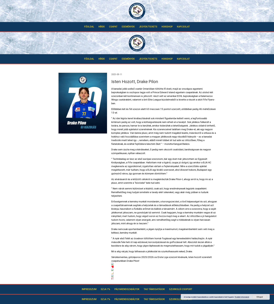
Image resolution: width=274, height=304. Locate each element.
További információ (242, 297)
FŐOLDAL (89, 26)
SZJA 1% (105, 289)
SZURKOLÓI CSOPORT (180, 289)
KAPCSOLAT (183, 26)
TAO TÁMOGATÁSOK (154, 289)
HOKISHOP (167, 26)
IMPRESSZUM (89, 289)
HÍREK (101, 26)
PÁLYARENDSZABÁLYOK (126, 289)
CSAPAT (113, 26)
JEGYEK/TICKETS (148, 26)
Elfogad (260, 297)
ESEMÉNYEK (128, 26)
